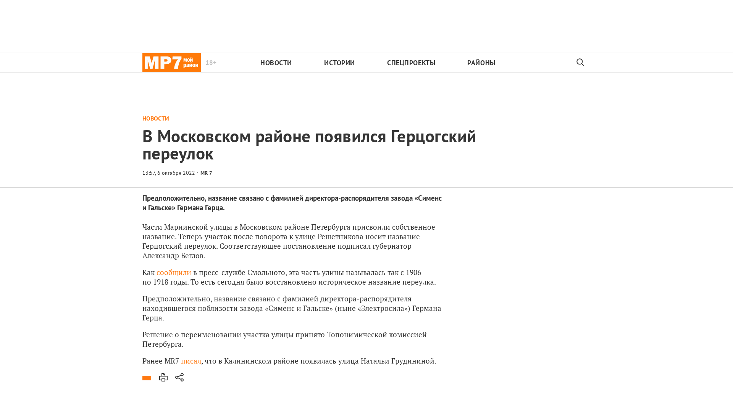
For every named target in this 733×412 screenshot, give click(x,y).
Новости (276, 62)
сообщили (174, 272)
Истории (339, 62)
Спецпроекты (411, 62)
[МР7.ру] (171, 62)
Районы (481, 62)
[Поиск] (580, 62)
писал (191, 360)
